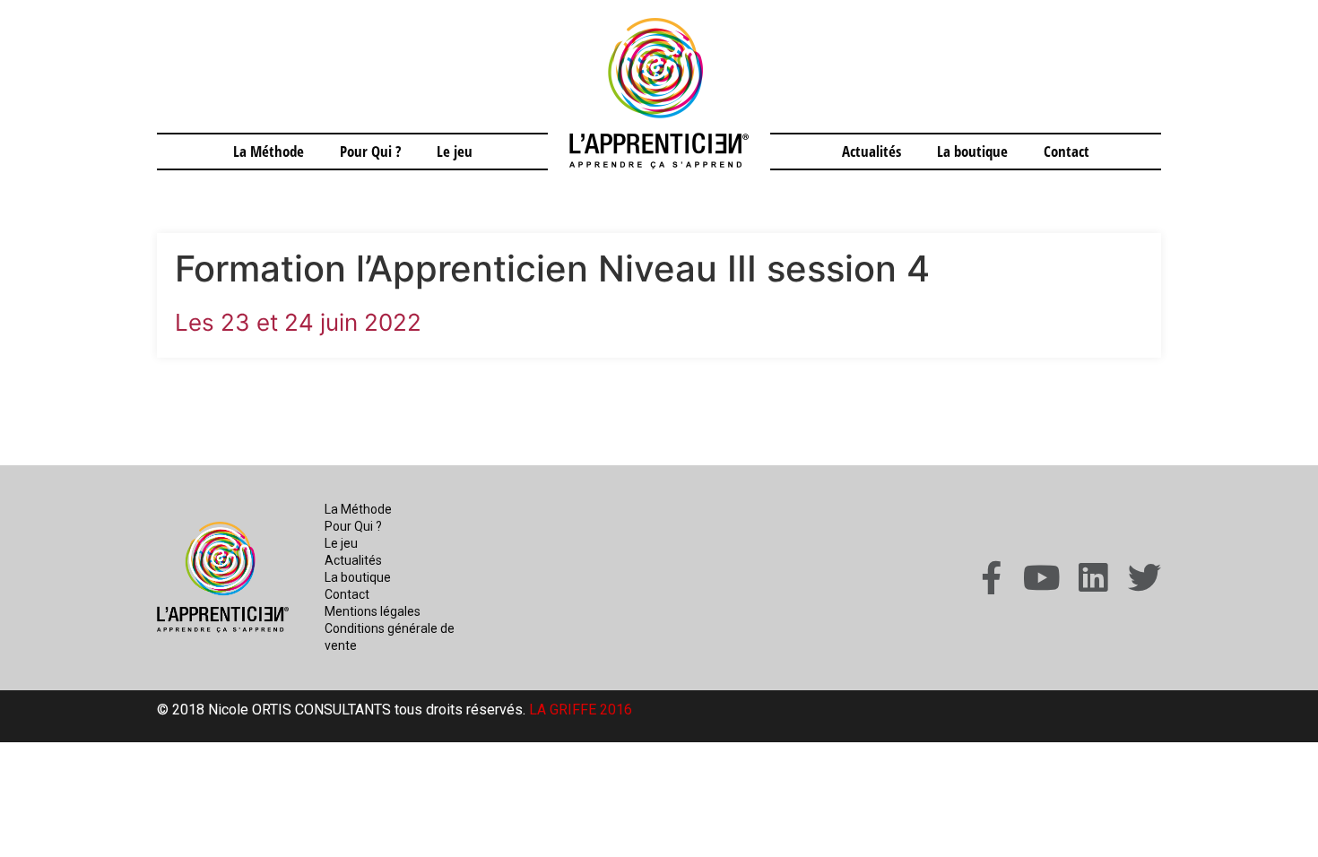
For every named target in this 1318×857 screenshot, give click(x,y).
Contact (1066, 151)
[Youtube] (1042, 577)
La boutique (972, 151)
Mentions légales (373, 611)
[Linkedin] (1093, 577)
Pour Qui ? (370, 151)
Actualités (871, 151)
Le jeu (455, 151)
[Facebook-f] (991, 577)
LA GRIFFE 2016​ (580, 709)
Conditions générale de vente (390, 637)
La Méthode (268, 151)
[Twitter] (1144, 577)
